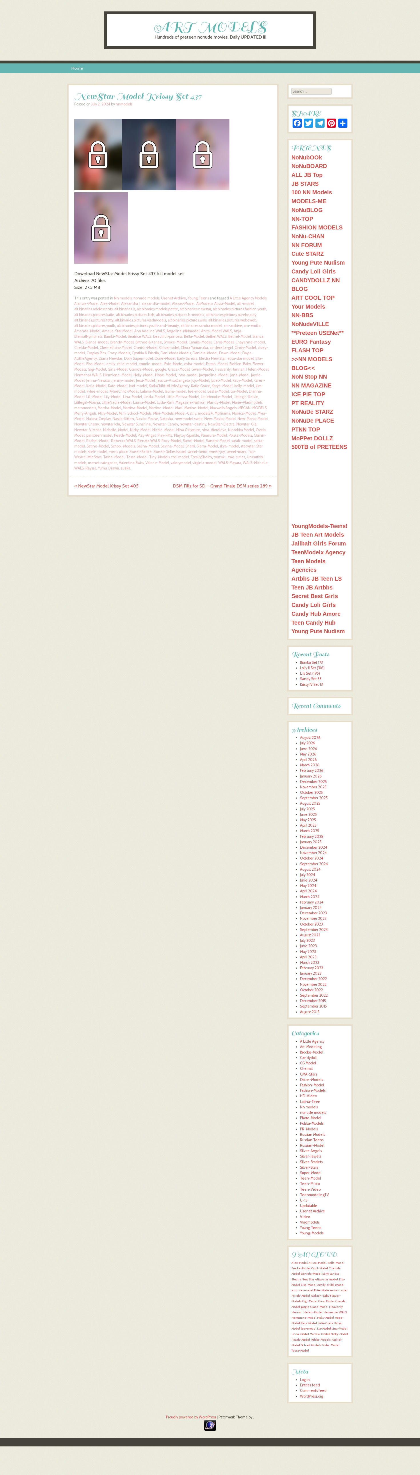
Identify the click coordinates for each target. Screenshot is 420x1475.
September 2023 (314, 930)
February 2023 (311, 968)
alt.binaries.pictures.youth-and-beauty (148, 325)
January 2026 (311, 776)
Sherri (190, 446)
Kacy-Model (242, 380)
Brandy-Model (122, 342)
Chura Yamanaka (194, 347)
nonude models (146, 298)
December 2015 (313, 1001)
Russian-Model (312, 1145)
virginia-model (205, 463)
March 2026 (309, 765)
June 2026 (308, 749)
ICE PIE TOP (308, 394)
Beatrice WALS (139, 336)
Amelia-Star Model (117, 331)
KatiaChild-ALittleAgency (169, 386)
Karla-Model (96, 386)
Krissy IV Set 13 (311, 684)
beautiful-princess (167, 336)
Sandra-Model (218, 441)
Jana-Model (239, 375)
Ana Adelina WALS (149, 331)
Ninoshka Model (241, 430)
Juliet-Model (221, 380)
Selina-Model (148, 446)
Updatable (308, 1206)
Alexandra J (130, 303)
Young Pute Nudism (318, 262)
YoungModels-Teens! (319, 526)
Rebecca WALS (123, 441)
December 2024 (313, 847)
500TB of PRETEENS (319, 446)
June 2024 (308, 880)
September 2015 (313, 1006)
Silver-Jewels (310, 1156)
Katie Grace (200, 386)
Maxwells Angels (223, 408)
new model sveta (189, 419)
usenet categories (102, 463)
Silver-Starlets (311, 1162)
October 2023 (311, 924)
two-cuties (236, 457)
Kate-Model (117, 386)
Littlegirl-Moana (87, 402)
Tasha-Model (114, 457)
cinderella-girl (221, 347)
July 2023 (307, 940)
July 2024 (307, 875)
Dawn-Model (230, 353)
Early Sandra (187, 358)
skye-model (229, 446)
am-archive (232, 325)
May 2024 (308, 886)
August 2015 (309, 1012)
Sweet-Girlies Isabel (169, 451)
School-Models (123, 446)
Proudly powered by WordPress (191, 1417)
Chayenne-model (250, 342)
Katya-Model (222, 386)
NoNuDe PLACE (312, 420)
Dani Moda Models (176, 353)
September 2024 (314, 864)
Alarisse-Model (86, 303)
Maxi (179, 408)
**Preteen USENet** (317, 332)
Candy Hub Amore (316, 613)
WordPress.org (311, 1396)
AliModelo (204, 303)
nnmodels (124, 104)
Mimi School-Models (135, 413)
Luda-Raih (165, 402)
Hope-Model (165, 375)
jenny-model (123, 380)
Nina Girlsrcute (188, 430)
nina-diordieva (214, 430)
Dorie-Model (165, 358)
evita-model (194, 364)
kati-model (138, 386)
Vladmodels (309, 1222)
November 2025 (313, 787)
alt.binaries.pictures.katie (94, 315)
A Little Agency (312, 1041)
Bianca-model (97, 342)
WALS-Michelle (255, 463)
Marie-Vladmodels (247, 402)
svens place (118, 451)
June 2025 (308, 814)
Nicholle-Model (115, 430)
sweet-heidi (197, 451)
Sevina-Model (172, 446)
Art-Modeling (311, 1047)
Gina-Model (117, 369)
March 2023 (309, 962)
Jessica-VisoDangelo (173, 380)
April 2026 (308, 760)
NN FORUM (306, 245)
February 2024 (311, 902)
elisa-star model (240, 358)
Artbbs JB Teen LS (316, 578)
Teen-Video (310, 1189)
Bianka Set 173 (311, 662)
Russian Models (312, 1134)
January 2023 (310, 973)
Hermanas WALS (87, 375)
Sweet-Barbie (140, 451)
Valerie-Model (157, 463)
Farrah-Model (217, 364)
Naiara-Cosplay (98, 419)
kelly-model (244, 386)
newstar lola (110, 424)
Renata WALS (148, 441)
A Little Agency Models (248, 298)
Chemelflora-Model (116, 347)
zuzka (125, 468)
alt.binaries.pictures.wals (187, 320)
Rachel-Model (97, 441)
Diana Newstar (110, 358)
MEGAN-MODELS (252, 408)
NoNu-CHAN (307, 236)
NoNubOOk (306, 157)
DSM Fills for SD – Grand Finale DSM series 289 (222, 486)
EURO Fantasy (311, 341)
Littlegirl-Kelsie (246, 397)
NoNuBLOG (307, 210)
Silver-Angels (311, 1151)
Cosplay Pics (96, 353)
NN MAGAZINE (311, 385)
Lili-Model (94, 397)
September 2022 (314, 995)
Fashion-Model (312, 1085)
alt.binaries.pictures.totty (93, 320)
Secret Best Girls (314, 596)
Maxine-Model (196, 408)
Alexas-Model (183, 303)
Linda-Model (154, 397)
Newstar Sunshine (136, 424)
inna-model (187, 375)
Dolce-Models (311, 1080)
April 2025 (308, 825)
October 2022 (311, 990)
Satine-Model (98, 446)
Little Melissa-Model (183, 397)
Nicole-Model (163, 430)
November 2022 (313, 984)
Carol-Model (223, 342)
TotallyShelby (201, 457)
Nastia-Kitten (123, 419)
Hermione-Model (117, 375)
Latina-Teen (310, 1102)
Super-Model (310, 1173)
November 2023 (313, 918)
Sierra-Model (207, 446)
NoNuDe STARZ (312, 411)
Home (77, 68)
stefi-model (97, 451)
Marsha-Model (109, 408)
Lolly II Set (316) (312, 668)
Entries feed (310, 1385)
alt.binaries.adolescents (93, 309)
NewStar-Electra (221, 424)
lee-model (197, 391)
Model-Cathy (185, 413)
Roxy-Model (171, 441)
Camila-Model (200, 342)
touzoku (220, 457)
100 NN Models (311, 192)
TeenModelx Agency (318, 552)
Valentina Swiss (131, 463)
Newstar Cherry (86, 424)
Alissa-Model (224, 303)
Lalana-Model (151, 391)
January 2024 (311, 908)
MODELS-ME (308, 201)
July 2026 (307, 743)
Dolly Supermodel (138, 358)
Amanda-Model (87, 331)
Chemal (306, 1068)
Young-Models (311, 1233)
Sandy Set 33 (310, 679)
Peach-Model (125, 435)
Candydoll (308, 1058)
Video (305, 1217)
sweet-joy (217, 451)
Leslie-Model (218, 391)
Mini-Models (163, 413)
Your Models (308, 306)
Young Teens (198, 298)
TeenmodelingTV (314, 1195)
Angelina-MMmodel (183, 331)
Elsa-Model (95, 364)
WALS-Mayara (229, 463)
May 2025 (308, 820)
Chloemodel (169, 347)
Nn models (123, 298)
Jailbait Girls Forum (318, 543)
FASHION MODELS (317, 227)
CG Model (308, 1063)
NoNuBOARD (309, 166)
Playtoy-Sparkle (186, 435)
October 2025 (311, 792)
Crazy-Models (118, 353)
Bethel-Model (239, 336)
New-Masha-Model (220, 419)
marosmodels (85, 408)
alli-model (245, 303)
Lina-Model (132, 397)
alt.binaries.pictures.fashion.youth (239, 309)
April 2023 (308, 957)
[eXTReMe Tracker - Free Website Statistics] (210, 1429)
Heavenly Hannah (230, 369)
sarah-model (241, 441)
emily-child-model (121, 364)
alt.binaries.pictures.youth (94, 325)
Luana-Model (144, 402)
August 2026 (310, 737)
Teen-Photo (310, 1184)
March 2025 (309, 831)
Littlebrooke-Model (216, 397)
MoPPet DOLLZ (312, 438)
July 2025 (307, 809)
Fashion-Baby (240, 364)
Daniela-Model (205, 353)
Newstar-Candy (165, 424)
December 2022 (313, 979)
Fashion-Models (312, 1090)
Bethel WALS (216, 336)
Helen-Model (257, 369)
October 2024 (311, 858)
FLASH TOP (307, 350)
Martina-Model (135, 408)
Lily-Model (112, 397)
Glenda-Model (141, 369)
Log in (305, 1380)
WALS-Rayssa (85, 468)
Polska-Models (240, 435)
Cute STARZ (307, 253)
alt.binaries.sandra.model (201, 325)
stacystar (248, 446)
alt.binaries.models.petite (157, 309)
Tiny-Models (159, 457)
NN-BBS (302, 315)
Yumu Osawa (108, 468)
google (160, 369)
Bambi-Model (115, 336)
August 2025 (310, 803)
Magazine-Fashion (190, 402)
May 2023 (308, 952)
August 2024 (310, 869)
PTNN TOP (305, 429)
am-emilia (252, 325)
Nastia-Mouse (147, 419)
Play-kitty (164, 435)
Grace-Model (179, 369)
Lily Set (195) (310, 673)
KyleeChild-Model (124, 391)
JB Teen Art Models (317, 534)
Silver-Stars (309, 1167)
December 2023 (313, 913)
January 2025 (310, 842)
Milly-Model (107, 413)
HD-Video (308, 1096)
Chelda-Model (86, 347)
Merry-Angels (85, 413)
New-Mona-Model (252, 419)
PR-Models (309, 1129)
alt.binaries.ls (124, 309)
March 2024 (309, 897)
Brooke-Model (175, 342)
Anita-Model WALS (216, 331)
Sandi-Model (193, 441)
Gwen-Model (202, 369)
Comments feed (313, 1390)
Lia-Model (239, 391)
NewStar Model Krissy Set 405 (106, 486)
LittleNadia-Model (116, 402)
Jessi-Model (145, 380)
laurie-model (175, 391)
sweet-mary (236, 451)
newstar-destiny (193, 424)
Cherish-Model (145, 347)
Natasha (166, 419)
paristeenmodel (99, 435)
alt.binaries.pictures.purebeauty (231, 315)
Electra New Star (212, 358)
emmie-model (151, 364)
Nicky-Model (140, 430)
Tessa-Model (136, 457)
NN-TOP (302, 218)
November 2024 (313, 853)
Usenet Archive (173, 298)
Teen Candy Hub (313, 622)
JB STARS (305, 183)
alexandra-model (155, 303)
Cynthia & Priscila (145, 353)
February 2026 (311, 770)
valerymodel (181, 463)
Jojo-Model (200, 380)
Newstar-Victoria (87, 430)
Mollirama (222, 413)
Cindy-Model (245, 347)
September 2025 (314, 798)
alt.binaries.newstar (195, 309)
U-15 (303, 1200)
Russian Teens (311, 1140)
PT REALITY (307, 403)
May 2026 (308, 754)
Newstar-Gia (246, 424)
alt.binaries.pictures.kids (135, 315)
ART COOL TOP (313, 297)
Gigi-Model (97, 369)
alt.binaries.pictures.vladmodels (140, 320)
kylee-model (97, 391)
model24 (205, 413)
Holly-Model (143, 375)
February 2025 (311, 836)
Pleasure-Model (214, 435)
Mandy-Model (218, 402)
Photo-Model (310, 1118)
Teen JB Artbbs (312, 587)
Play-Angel (147, 435)
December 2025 (313, 782)
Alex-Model (109, 303)
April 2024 (308, 891)
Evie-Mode (173, 364)
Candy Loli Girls (313, 271)
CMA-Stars (308, 1074)
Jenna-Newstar (98, 380)
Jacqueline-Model (214, 375)
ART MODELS (210, 27)
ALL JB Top (307, 174)
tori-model (180, 457)
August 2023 (310, 935)
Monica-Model (244, 413)
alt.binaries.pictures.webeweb (232, 320)
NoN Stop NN (309, 376)
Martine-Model (161, 408)
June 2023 (308, 946)
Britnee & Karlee (148, 342)
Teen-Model (310, 1178)
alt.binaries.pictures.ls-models (180, 315)
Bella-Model (194, 336)
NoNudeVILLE (310, 324)
